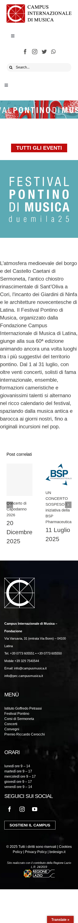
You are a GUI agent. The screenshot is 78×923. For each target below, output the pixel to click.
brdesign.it (57, 852)
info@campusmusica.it (30, 668)
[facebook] (25, 51)
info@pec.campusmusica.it (23, 676)
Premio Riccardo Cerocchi (24, 734)
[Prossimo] (68, 505)
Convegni (11, 729)
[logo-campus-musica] (39, 7)
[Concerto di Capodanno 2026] (19, 480)
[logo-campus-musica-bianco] (19, 580)
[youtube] (34, 809)
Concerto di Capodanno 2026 (16, 509)
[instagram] (34, 51)
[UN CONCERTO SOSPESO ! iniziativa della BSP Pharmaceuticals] (59, 474)
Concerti (10, 724)
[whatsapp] (53, 51)
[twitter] (44, 51)
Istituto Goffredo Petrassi (23, 708)
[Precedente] (9, 505)
